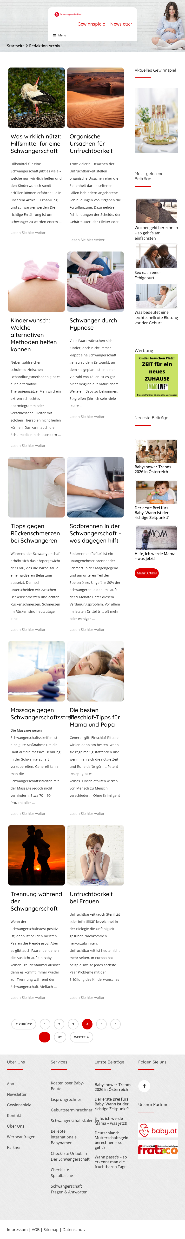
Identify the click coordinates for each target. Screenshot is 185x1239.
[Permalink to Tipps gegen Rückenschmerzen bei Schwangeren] (36, 516)
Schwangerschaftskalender (70, 1120)
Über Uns (15, 1126)
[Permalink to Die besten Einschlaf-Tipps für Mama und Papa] (95, 700)
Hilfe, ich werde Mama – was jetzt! (155, 556)
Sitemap (51, 1229)
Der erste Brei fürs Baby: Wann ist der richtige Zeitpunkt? (152, 512)
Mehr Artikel (147, 573)
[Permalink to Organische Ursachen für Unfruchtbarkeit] (95, 126)
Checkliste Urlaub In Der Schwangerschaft (70, 1156)
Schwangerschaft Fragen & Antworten (69, 1189)
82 (60, 1037)
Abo (10, 1083)
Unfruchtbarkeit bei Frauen (91, 897)
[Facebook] (144, 1086)
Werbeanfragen (21, 1136)
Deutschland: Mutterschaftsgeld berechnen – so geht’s (111, 1140)
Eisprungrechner (66, 1099)
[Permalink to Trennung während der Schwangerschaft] (36, 884)
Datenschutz (74, 1229)
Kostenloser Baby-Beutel (67, 1085)
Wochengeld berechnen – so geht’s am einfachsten (156, 233)
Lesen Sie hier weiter (28, 232)
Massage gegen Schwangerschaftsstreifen (46, 713)
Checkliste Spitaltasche (62, 1172)
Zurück (25, 1024)
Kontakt (14, 1115)
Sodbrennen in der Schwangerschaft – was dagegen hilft (95, 533)
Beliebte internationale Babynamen (64, 1137)
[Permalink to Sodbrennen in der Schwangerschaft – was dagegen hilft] (95, 516)
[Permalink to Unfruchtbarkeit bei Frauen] (95, 884)
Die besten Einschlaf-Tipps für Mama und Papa (95, 717)
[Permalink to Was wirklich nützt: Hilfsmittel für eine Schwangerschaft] (36, 126)
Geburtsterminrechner (70, 1110)
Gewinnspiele (91, 24)
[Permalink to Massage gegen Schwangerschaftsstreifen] (36, 700)
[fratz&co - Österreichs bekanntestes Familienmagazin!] (158, 1158)
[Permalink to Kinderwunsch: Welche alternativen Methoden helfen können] (36, 310)
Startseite (16, 45)
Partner (14, 1147)
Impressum (17, 1229)
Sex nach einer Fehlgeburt (148, 275)
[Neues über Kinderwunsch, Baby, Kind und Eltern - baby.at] (158, 1136)
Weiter (80, 1037)
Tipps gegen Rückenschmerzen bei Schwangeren (35, 533)
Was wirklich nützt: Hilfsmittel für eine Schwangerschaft (36, 143)
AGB (36, 1229)
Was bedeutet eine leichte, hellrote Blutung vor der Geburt (156, 318)
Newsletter (121, 24)
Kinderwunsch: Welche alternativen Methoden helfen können (34, 335)
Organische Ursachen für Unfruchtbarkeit (91, 143)
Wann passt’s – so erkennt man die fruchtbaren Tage (111, 1161)
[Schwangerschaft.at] (68, 12)
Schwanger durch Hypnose (93, 324)
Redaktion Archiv (44, 45)
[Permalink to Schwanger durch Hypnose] (95, 310)
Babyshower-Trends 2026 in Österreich (153, 469)
